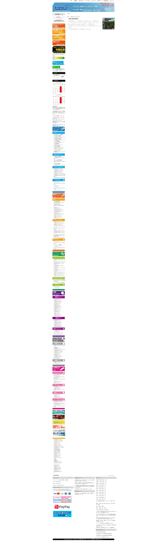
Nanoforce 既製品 (57, 146)
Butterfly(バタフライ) (57, 299)
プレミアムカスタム (57, 150)
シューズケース (57, 363)
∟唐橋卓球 (55, 460)
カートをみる (87, 0)
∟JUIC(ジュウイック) (57, 457)
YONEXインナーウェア (58, 351)
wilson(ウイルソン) (57, 208)
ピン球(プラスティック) (58, 330)
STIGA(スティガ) (57, 305)
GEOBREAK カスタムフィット (59, 139)
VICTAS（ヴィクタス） (58, 301)
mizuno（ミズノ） (57, 217)
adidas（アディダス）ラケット (59, 273)
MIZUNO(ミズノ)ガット (58, 171)
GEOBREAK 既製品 (57, 138)
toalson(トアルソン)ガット (58, 172)
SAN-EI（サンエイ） (58, 314)
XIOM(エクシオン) (57, 302)
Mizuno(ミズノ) (57, 354)
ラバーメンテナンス (57, 334)
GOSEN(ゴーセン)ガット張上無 (59, 174)
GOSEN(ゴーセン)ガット (58, 169)
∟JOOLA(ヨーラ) (56, 456)
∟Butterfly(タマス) (56, 448)
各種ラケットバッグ (57, 362)
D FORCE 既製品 (57, 163)
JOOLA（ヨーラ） (57, 315)
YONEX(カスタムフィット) (59, 202)
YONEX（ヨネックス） (58, 381)
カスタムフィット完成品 (58, 134)
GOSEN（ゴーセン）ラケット (59, 272)
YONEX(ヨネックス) (58, 352)
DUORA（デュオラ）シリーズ (59, 261)
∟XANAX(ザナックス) (57, 462)
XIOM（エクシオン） (58, 325)
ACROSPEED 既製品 (57, 156)
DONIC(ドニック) (57, 310)
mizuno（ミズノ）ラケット (59, 274)
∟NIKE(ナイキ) (56, 466)
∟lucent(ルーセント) (57, 444)
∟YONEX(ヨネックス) (57, 439)
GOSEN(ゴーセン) (57, 355)
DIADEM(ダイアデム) (58, 211)
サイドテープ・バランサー (59, 333)
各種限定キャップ (57, 347)
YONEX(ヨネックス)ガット (59, 170)
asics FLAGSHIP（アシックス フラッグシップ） (59, 375)
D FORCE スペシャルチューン (59, 164)
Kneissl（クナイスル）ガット (59, 237)
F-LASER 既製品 (57, 141)
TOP (71, 0)
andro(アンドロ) (57, 309)
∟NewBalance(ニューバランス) (58, 447)
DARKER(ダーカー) (57, 306)
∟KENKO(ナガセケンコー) (58, 446)
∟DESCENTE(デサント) (57, 471)
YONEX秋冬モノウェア (58, 350)
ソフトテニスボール (57, 190)
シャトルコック (57, 287)
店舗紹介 (75, 0)
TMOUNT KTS (56, 311)
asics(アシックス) (57, 394)
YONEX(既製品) (57, 201)
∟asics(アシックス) (56, 443)
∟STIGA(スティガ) (56, 453)
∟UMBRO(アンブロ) (57, 468)
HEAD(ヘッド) (56, 207)
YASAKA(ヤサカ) (57, 323)
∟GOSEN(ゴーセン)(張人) (58, 441)
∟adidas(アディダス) (57, 467)
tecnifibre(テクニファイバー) (59, 213)
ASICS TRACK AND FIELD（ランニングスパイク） (59, 404)
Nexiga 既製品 (56, 143)
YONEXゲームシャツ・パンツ (59, 349)
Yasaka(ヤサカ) (56, 304)
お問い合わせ (81, 0)
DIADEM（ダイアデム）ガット (59, 231)
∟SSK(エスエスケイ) (57, 461)
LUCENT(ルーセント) (58, 356)
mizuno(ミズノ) (56, 395)
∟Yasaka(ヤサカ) (56, 452)
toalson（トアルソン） (58, 215)
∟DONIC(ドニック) (56, 455)
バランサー (56, 185)
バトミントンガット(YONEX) (59, 282)
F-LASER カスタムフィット (59, 142)
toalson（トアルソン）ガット (59, 230)
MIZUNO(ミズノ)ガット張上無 (59, 177)
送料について (100, 0)
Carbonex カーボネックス (58, 148)
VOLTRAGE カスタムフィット (59, 137)
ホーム (68, 13)
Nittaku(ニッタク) (57, 300)
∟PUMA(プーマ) (56, 470)
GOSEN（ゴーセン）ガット (59, 223)
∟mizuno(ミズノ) (56, 442)
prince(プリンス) (57, 212)
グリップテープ (57, 241)
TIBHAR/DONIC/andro (58, 326)
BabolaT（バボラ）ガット (58, 224)
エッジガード (56, 186)
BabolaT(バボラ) (57, 203)
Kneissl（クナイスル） (58, 216)
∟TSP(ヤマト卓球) (56, 451)
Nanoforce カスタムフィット (59, 147)
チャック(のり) (56, 331)
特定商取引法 (106, 0)
